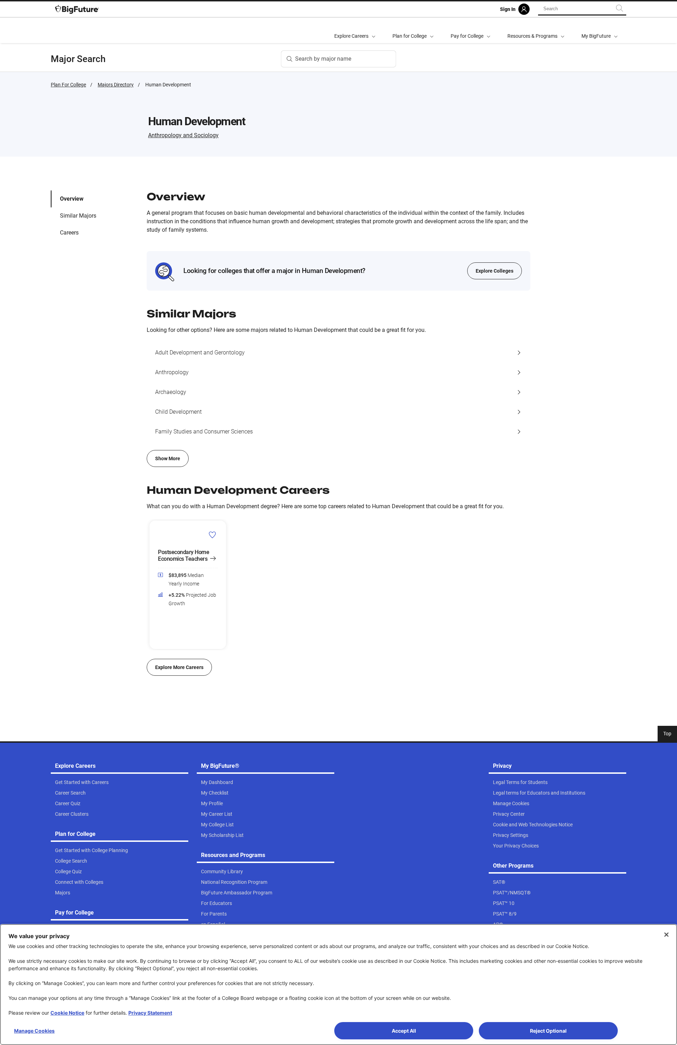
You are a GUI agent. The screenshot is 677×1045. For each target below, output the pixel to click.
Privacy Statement (150, 1013)
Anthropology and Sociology (183, 135)
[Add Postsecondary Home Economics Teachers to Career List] (212, 534)
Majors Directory (116, 84)
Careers (69, 232)
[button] (151, 584)
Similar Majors (78, 215)
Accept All (404, 1031)
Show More (167, 458)
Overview (72, 198)
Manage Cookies (34, 1031)
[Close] (666, 934)
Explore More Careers (179, 667)
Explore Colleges (494, 271)
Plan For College (68, 84)
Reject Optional (548, 1031)
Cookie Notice (67, 1013)
